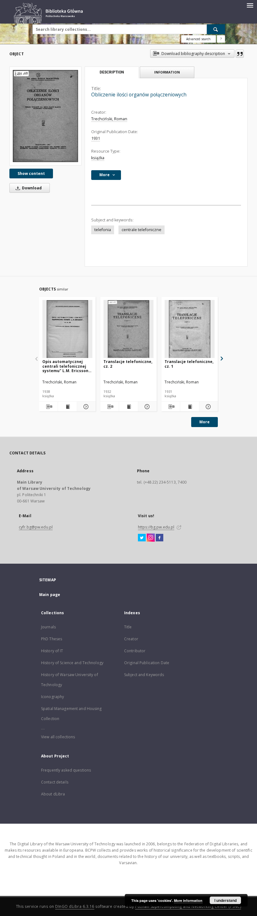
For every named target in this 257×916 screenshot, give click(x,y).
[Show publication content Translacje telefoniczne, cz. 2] (128, 407)
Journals (48, 627)
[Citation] (240, 54)
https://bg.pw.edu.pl (156, 527)
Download (31, 188)
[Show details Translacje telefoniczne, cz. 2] (146, 407)
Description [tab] (112, 72)
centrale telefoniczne (141, 229)
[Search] (216, 29)
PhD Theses (51, 639)
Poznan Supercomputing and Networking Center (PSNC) (188, 906)
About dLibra (53, 794)
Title (128, 627)
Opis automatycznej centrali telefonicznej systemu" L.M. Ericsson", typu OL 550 (66, 366)
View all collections (58, 737)
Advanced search (198, 39)
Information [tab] (167, 72)
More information (188, 900)
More (204, 422)
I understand (225, 900)
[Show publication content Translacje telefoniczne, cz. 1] (189, 407)
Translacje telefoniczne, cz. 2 (127, 364)
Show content (31, 173)
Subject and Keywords (144, 674)
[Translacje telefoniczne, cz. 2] (128, 329)
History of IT (52, 650)
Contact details (54, 782)
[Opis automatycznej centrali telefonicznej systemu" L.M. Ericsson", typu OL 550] (67, 329)
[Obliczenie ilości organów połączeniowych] (45, 116)
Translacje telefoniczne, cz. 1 (189, 364)
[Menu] (249, 5)
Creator (131, 639)
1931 (95, 138)
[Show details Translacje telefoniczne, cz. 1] (207, 407)
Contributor (134, 650)
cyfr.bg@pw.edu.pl (36, 527)
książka (97, 157)
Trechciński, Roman (109, 119)
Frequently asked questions (66, 770)
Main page (49, 594)
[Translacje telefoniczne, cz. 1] (189, 329)
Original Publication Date (146, 662)
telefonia (102, 229)
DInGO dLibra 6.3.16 (74, 906)
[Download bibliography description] (48, 407)
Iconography (52, 696)
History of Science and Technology (72, 662)
